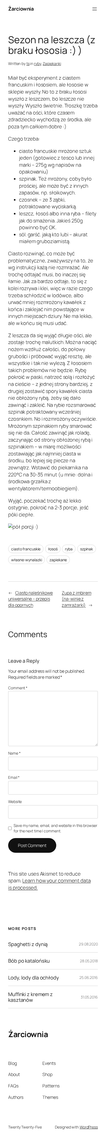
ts (28, 63)
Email (14, 777)
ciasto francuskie (25, 548)
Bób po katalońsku (29, 961)
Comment (17, 687)
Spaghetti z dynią (28, 944)
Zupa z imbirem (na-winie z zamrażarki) (76, 599)
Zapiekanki (52, 63)
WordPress (89, 1127)
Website (15, 801)
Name (14, 753)
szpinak (86, 548)
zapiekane (58, 559)
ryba (69, 548)
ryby (37, 63)
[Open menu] (94, 9)
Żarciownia (21, 8)
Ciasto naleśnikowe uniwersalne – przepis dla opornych (30, 599)
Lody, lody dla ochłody (33, 978)
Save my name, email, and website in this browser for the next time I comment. (55, 828)
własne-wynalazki (26, 559)
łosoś (53, 548)
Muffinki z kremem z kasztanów (30, 997)
